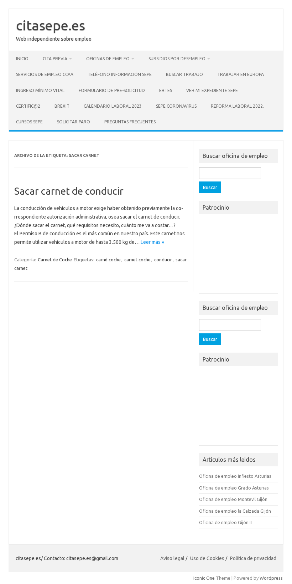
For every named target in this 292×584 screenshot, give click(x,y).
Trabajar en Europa (240, 74)
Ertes (165, 90)
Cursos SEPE (29, 121)
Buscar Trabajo (184, 74)
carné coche (108, 259)
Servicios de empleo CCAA (44, 74)
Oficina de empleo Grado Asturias (234, 487)
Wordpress (271, 577)
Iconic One (204, 577)
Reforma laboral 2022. (237, 106)
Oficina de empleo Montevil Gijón (233, 499)
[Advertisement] (238, 256)
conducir (163, 259)
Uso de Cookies (207, 558)
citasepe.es (50, 25)
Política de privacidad (253, 558)
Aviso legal (172, 558)
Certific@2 (28, 106)
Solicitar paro (73, 121)
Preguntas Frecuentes (130, 121)
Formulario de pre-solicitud (112, 90)
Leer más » (152, 242)
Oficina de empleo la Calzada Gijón (235, 510)
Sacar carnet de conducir (69, 190)
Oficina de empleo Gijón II (225, 522)
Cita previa (55, 58)
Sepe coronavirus (176, 106)
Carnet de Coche (55, 259)
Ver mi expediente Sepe (212, 90)
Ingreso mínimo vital (40, 90)
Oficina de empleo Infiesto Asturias (235, 475)
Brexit (61, 106)
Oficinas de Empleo (108, 58)
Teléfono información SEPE (120, 74)
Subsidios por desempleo (176, 58)
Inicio (22, 58)
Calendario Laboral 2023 (113, 106)
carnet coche (137, 259)
